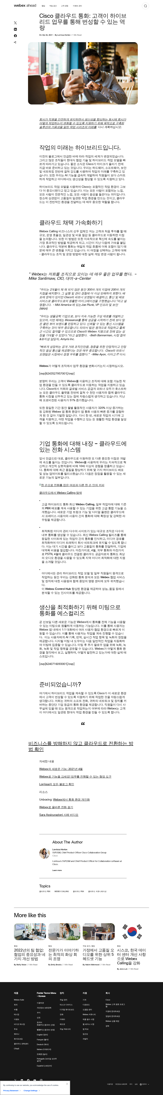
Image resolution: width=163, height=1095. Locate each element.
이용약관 (40, 1003)
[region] (35, 1088)
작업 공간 (53, 6)
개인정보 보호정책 (44, 1008)
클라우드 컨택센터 (21, 1044)
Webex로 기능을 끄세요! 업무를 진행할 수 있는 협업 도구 (75, 776)
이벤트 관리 (77, 6)
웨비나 (16, 1034)
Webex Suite (19, 1000)
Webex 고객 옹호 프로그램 (115, 1005)
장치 (62, 993)
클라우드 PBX (44, 891)
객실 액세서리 (65, 1029)
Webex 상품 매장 (112, 1021)
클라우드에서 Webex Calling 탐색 (60, 492)
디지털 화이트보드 (67, 1010)
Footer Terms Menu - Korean (46, 995)
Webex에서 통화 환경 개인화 (71, 799)
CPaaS (16, 1049)
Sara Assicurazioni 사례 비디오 (58, 815)
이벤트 (16, 1019)
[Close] (67, 1084)
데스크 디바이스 (66, 1005)
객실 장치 (63, 1000)
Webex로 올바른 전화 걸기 (56, 807)
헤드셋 (62, 1024)
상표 (38, 1018)
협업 (43, 6)
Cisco (108, 1000)
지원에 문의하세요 (113, 1011)
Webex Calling (62, 891)
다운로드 (86, 1005)
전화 (61, 1014)
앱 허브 (85, 1029)
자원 (85, 993)
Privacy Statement (10, 1091)
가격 (84, 1000)
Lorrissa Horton (63, 35)
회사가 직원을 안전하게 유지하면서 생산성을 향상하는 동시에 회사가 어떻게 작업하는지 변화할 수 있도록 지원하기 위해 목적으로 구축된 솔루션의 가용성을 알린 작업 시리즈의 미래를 (82, 123)
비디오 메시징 (19, 1024)
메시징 (16, 1014)
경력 (107, 1026)
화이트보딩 (18, 1039)
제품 (16, 993)
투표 (15, 1029)
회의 (15, 1005)
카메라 (62, 1019)
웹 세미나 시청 (88, 1024)
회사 (108, 993)
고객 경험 (65, 6)
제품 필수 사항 (88, 1019)
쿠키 (38, 1013)
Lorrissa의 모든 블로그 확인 (56, 784)
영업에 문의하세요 (113, 1016)
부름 (15, 1010)
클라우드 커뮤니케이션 (97, 891)
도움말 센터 (87, 1010)
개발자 (85, 1039)
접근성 (85, 1034)
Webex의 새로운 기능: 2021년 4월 (61, 769)
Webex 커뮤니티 (89, 1014)
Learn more (57, 870)
